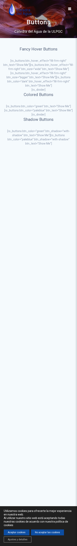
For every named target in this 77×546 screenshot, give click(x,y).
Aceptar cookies (16, 532)
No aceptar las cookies (47, 532)
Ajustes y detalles (17, 539)
